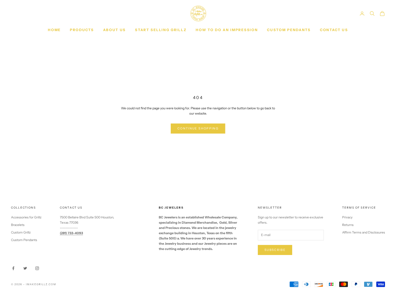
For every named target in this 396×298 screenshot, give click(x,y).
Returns (348, 225)
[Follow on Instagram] (37, 268)
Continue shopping (198, 128)
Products (82, 30)
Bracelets (18, 225)
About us (114, 30)
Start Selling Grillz (161, 30)
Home (54, 30)
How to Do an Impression (227, 30)
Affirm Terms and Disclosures (363, 232)
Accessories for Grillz (26, 217)
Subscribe (275, 250)
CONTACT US (334, 30)
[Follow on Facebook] (13, 268)
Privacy (347, 217)
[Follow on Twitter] (25, 268)
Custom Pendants (289, 30)
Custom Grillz (21, 232)
